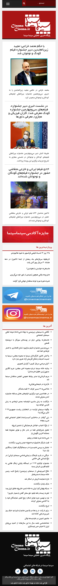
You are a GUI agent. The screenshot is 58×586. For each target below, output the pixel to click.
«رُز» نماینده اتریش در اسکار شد (37, 479)
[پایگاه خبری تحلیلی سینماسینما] (29, 26)
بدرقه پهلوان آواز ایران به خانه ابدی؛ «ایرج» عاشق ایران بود (27, 488)
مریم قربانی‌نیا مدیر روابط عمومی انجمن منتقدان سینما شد (27, 378)
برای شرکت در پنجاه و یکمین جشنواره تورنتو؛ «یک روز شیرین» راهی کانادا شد (27, 512)
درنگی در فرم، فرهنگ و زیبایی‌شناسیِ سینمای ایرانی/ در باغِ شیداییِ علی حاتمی (27, 457)
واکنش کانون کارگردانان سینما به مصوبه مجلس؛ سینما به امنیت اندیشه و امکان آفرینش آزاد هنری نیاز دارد (27, 357)
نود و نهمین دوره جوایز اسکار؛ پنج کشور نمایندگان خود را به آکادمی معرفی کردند (27, 499)
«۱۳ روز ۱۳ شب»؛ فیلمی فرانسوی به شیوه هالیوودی (30, 253)
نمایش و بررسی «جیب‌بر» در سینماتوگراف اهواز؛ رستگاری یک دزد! (27, 449)
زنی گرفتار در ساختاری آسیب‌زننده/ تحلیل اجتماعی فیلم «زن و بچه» (27, 419)
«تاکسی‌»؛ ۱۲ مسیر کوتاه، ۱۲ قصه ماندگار (33, 389)
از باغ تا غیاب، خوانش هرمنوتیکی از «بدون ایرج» (30, 425)
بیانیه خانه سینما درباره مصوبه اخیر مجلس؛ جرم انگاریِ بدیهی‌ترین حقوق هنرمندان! (27, 370)
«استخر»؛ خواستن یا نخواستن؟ (38, 268)
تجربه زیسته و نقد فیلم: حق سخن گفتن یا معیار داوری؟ (28, 493)
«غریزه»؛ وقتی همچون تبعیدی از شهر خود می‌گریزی (30, 275)
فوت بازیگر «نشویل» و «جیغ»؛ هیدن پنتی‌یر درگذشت (29, 442)
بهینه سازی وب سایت (25, 583)
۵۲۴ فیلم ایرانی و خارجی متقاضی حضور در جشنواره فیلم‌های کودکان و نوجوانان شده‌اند (29, 173)
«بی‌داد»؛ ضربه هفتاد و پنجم (38, 438)
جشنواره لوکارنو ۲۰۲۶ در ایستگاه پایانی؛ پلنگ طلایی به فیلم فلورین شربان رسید (27, 465)
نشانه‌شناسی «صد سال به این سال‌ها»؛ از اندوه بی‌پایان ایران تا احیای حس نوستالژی (27, 525)
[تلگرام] (18, 571)
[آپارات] (25, 571)
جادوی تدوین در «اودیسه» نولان (37, 518)
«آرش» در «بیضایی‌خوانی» (39, 384)
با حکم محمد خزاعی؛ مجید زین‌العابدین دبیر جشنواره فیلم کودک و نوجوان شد (29, 50)
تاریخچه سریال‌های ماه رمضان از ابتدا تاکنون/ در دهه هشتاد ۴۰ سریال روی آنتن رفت (27, 261)
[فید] (40, 571)
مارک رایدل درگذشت (41, 484)
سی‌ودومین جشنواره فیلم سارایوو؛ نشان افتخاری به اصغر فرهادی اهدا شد (27, 349)
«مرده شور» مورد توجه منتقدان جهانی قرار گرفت (31, 281)
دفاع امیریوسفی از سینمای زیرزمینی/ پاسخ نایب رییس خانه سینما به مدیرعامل (27, 473)
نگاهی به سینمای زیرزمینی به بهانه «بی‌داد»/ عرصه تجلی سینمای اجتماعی (27, 333)
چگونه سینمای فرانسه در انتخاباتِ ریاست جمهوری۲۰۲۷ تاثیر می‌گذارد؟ (27, 411)
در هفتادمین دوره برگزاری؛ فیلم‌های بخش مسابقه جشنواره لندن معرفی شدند (27, 395)
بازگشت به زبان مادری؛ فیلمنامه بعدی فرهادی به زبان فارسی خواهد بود (27, 403)
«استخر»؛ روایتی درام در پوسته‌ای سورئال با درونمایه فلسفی (27, 341)
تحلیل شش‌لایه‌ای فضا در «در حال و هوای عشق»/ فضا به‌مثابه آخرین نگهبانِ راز (27, 431)
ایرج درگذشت (44, 506)
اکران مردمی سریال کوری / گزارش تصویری (33, 363)
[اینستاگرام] (32, 571)
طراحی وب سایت (41, 583)
